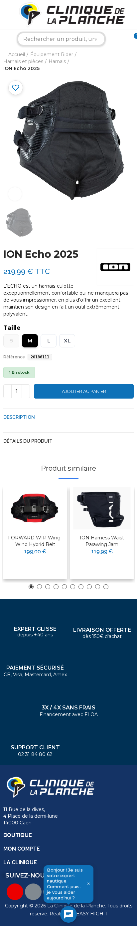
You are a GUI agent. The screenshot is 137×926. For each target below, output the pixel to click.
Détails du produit (28, 441)
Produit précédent (112, 61)
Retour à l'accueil (120, 61)
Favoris (15, 87)
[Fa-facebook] (33, 891)
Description (19, 417)
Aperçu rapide (46, 513)
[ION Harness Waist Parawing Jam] (102, 508)
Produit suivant (129, 61)
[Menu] (5, 15)
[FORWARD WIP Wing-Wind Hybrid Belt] (35, 508)
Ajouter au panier (84, 391)
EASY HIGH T (91, 914)
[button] (31, 586)
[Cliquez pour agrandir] (15, 194)
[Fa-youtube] (15, 891)
